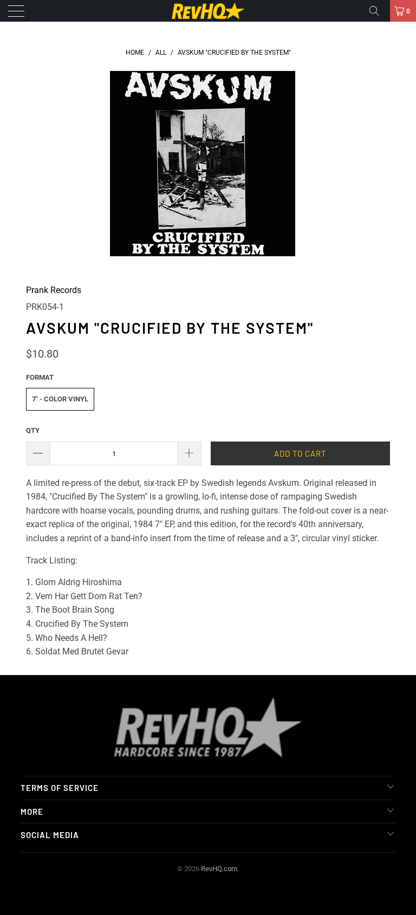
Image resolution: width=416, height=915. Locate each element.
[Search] (378, 11)
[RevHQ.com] (208, 11)
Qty (33, 430)
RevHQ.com (219, 869)
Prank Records (53, 290)
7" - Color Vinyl (60, 399)
